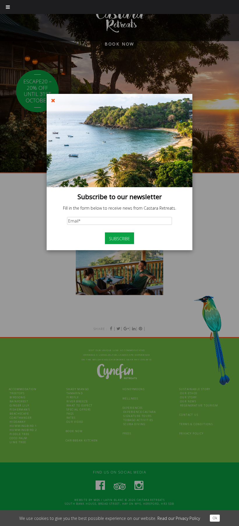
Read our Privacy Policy (178, 518)
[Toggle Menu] (8, 7)
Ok (214, 518)
